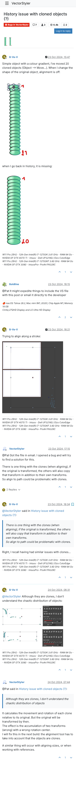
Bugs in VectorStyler (18, 24)
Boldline (14, 284)
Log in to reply (63, 31)
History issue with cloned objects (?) (42, 689)
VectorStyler (21, 3)
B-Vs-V (13, 57)
